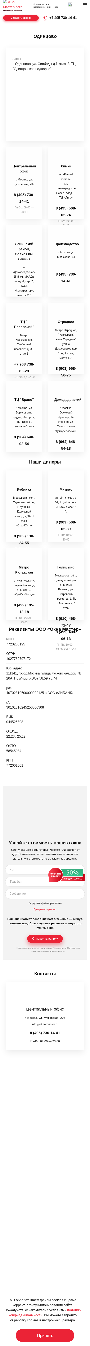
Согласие (72, 948)
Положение (59, 948)
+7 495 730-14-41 (63, 18)
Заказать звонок (21, 17)
